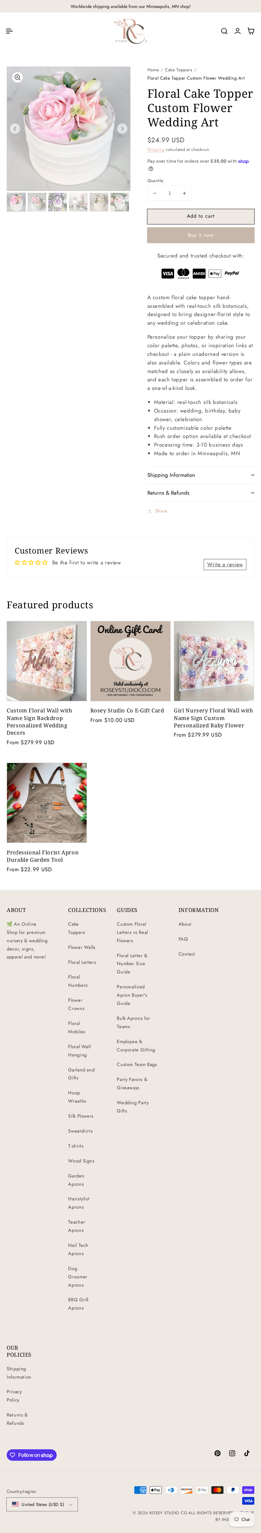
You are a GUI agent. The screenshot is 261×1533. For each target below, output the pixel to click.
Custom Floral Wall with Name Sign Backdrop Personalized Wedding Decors (40, 721)
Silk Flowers (81, 1116)
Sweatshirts (80, 1130)
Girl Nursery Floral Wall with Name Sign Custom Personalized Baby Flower (213, 718)
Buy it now (201, 235)
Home (153, 70)
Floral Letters (82, 962)
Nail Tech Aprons (78, 1249)
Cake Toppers (179, 70)
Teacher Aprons (76, 1226)
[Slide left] (15, 129)
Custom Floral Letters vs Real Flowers (132, 932)
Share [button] (161, 510)
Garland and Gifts (81, 1074)
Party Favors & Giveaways (132, 1083)
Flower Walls (81, 947)
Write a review (225, 564)
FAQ (183, 939)
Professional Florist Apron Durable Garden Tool (43, 856)
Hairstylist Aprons (78, 1203)
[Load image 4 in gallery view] (78, 202)
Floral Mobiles (76, 1027)
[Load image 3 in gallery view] (57, 202)
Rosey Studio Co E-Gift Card (127, 710)
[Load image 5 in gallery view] (99, 202)
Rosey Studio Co (168, 1513)
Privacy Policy (14, 1395)
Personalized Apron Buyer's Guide (132, 995)
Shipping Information (19, 1373)
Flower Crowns (76, 1004)
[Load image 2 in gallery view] (36, 202)
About (185, 924)
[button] (9, 31)
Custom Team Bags (137, 1064)
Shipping (156, 149)
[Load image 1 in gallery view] (16, 202)
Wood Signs (81, 1160)
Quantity (155, 180)
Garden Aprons (76, 1180)
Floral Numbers (78, 981)
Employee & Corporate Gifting (136, 1045)
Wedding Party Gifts (133, 1106)
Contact (187, 953)
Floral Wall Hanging (79, 1050)
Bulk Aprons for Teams (133, 1022)
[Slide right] (122, 129)
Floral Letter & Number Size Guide (132, 964)
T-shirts (75, 1145)
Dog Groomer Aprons (77, 1277)
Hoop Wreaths (77, 1097)
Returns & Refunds (17, 1419)
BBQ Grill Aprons (78, 1303)
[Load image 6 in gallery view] (119, 202)
